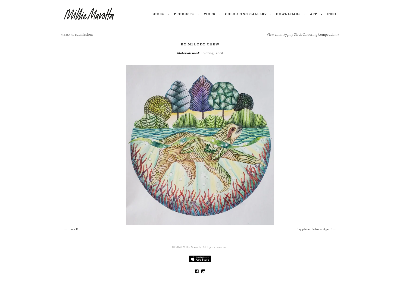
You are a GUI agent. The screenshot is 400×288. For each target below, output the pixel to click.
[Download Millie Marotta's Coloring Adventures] (200, 261)
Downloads (288, 13)
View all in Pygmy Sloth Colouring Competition (302, 34)
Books (158, 13)
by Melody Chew (200, 44)
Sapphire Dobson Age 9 (316, 229)
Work (210, 13)
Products (184, 13)
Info (331, 13)
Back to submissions (78, 34)
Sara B (71, 229)
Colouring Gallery (246, 13)
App (313, 13)
